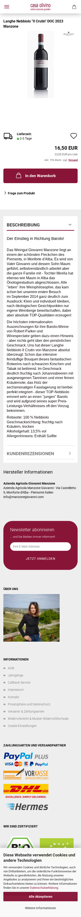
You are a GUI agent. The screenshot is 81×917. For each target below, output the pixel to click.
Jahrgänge (15, 675)
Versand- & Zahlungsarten (26, 711)
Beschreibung (23, 225)
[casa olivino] (40, 6)
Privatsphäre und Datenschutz (29, 704)
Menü (7, 6)
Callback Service (19, 682)
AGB (11, 668)
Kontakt (13, 697)
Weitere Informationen (40, 908)
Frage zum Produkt (21, 193)
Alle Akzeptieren (40, 896)
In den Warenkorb (40, 175)
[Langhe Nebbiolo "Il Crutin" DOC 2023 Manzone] (40, 64)
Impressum (16, 689)
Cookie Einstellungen (22, 726)
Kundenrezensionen (30, 453)
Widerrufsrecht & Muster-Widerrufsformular (38, 718)
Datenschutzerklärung (44, 887)
